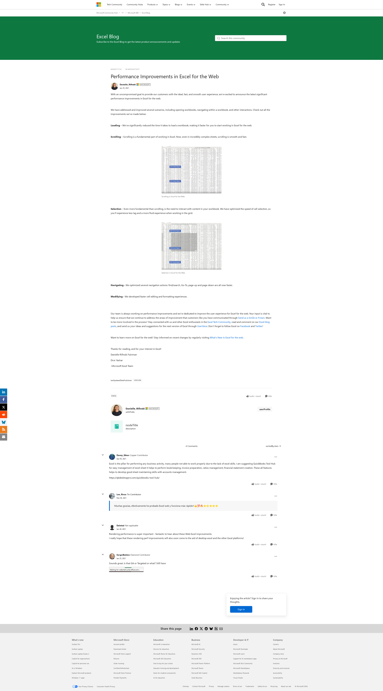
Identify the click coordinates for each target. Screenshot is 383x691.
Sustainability (278, 678)
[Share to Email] (221, 628)
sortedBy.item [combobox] (272, 446)
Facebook (245, 326)
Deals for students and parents (164, 673)
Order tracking (119, 663)
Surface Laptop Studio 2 (80, 654)
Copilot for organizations (81, 658)
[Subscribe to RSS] (216, 628)
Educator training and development (166, 668)
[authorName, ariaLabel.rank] (114, 86)
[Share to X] (201, 628)
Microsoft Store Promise (122, 673)
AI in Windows (77, 668)
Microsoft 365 (133, 13)
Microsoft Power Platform (201, 663)
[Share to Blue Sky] (211, 628)
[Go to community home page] (98, 4)
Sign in (241, 609)
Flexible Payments (120, 678)
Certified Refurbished (121, 668)
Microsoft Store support (122, 654)
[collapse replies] (103, 455)
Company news (278, 654)
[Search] (263, 4)
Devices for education (161, 649)
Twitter (258, 326)
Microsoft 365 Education (162, 658)
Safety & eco (262, 686)
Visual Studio (238, 678)
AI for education (159, 678)
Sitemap (186, 686)
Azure (235, 644)
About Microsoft (279, 649)
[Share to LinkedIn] (191, 628)
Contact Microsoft (198, 686)
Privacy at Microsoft (280, 658)
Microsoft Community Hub (107, 13)
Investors (276, 663)
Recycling (273, 686)
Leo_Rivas (121, 494)
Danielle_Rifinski (128, 84)
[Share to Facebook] (196, 628)
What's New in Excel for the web (226, 337)
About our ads (286, 686)
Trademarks (250, 686)
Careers (276, 644)
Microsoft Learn (239, 654)
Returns (116, 658)
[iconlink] (117, 426)
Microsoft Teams (197, 668)
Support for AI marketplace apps (245, 658)
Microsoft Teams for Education (164, 654)
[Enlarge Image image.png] (126, 569)
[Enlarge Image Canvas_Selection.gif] (191, 246)
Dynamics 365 (197, 654)
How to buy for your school (163, 663)
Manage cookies (223, 686)
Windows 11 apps (78, 678)
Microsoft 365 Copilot (199, 673)
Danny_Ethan (123, 455)
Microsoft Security (198, 649)
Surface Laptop (77, 649)
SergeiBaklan (123, 554)
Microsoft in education (161, 644)
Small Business (197, 678)
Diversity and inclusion (281, 668)
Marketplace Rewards (241, 673)
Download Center (120, 649)
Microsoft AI (196, 644)
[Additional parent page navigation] (122, 13)
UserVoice (202, 326)
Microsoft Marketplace (241, 668)
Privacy (211, 686)
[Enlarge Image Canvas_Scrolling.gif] (191, 169)
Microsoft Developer (240, 649)
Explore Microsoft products (81, 673)
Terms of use (237, 686)
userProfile (264, 409)
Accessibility (277, 673)
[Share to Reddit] (206, 628)
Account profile (119, 644)
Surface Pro (76, 644)
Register (271, 4)
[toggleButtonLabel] (284, 13)
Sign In (282, 4)
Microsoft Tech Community (242, 663)
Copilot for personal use (80, 663)
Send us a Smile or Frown (251, 317)
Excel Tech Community (219, 321)
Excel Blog (146, 13)
